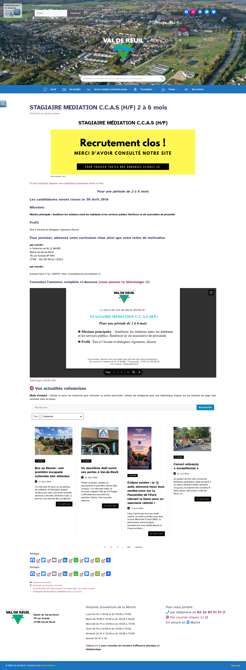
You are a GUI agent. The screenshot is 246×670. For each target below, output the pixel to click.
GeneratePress (48, 665)
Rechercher (205, 407)
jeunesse (37, 585)
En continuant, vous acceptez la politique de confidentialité (59, 18)
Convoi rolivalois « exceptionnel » (186, 466)
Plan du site (235, 665)
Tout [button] (35, 416)
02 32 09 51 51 (209, 612)
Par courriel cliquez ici (187, 617)
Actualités (40, 461)
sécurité (58, 585)
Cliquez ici (92, 645)
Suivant (138, 547)
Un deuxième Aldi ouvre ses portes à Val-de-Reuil (99, 470)
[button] (144, 89)
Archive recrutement (42, 582)
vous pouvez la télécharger (122, 282)
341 (128, 547)
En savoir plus (64, 504)
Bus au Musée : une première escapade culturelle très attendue (52, 472)
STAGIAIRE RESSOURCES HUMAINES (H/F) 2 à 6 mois (57, 591)
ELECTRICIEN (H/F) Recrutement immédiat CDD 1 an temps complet (64, 588)
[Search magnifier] (162, 79)
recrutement (47, 585)
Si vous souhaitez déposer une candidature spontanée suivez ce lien (66, 183)
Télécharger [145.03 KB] (43, 380)
